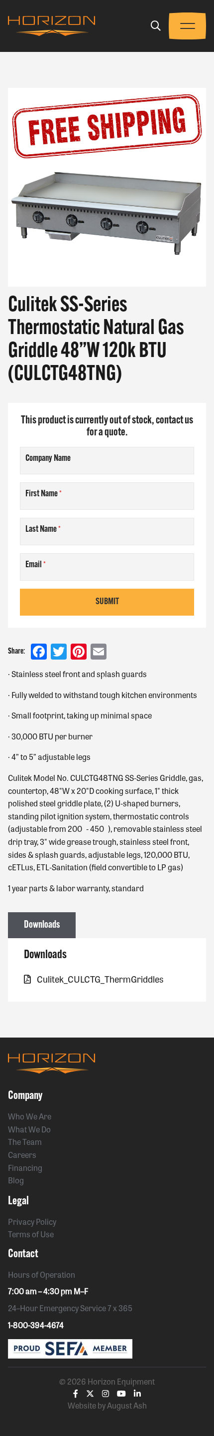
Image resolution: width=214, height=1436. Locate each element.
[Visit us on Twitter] (90, 1393)
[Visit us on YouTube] (121, 1393)
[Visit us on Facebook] (75, 1393)
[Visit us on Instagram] (105, 1393)
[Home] (51, 26)
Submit (107, 602)
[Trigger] (156, 25)
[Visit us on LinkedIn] (137, 1393)
